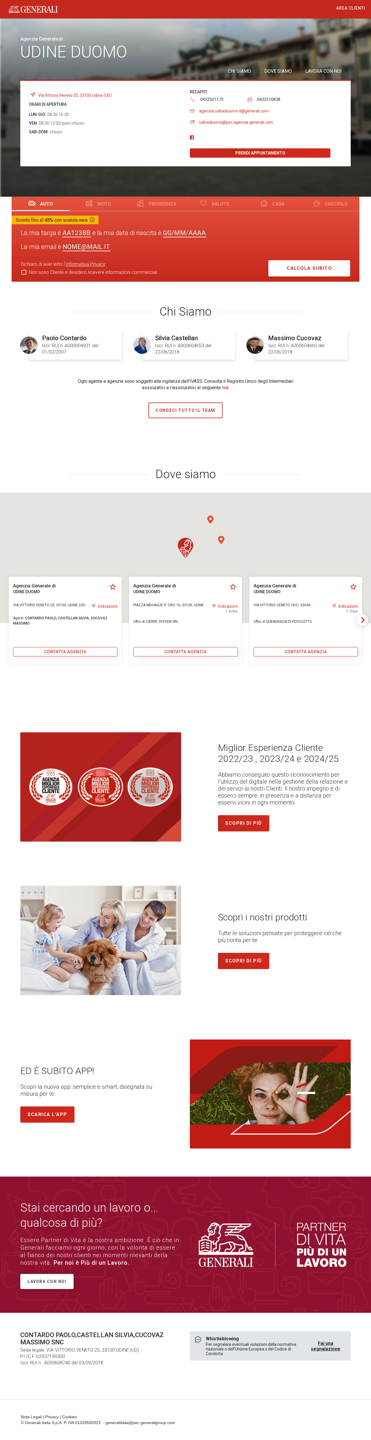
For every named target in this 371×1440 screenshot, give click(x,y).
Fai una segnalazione (325, 1346)
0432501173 (211, 99)
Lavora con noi (47, 1281)
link (225, 387)
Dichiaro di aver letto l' (63, 264)
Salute (220, 204)
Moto (104, 204)
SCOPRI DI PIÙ (243, 961)
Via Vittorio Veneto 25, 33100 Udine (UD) (75, 95)
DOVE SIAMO (278, 71)
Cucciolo (336, 204)
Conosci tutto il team (185, 410)
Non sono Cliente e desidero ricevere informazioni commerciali (93, 272)
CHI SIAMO (239, 71)
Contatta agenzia (65, 651)
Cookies (69, 1416)
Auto (46, 204)
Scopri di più (243, 823)
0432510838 (268, 99)
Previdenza (162, 204)
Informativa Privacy (85, 264)
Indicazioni (107, 606)
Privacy (52, 1416)
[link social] (192, 137)
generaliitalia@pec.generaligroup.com (140, 1422)
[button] (221, 540)
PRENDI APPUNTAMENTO (260, 153)
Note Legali (31, 1416)
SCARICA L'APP (47, 1114)
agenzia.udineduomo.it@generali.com (234, 111)
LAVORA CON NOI (323, 71)
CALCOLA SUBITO (309, 268)
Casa (278, 204)
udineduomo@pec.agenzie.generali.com (236, 122)
